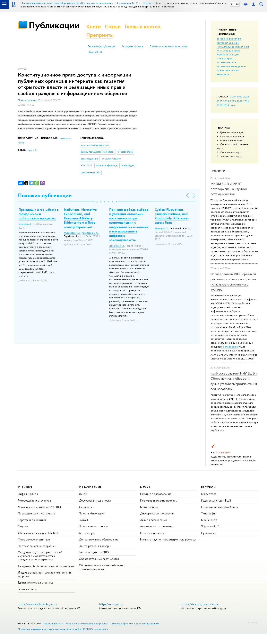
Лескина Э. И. (116, 245)
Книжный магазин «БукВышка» (220, 507)
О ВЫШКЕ (25, 487)
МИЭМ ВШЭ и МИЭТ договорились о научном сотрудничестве (229, 188)
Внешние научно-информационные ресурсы (168, 539)
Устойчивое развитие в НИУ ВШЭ (39, 507)
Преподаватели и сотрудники (37, 513)
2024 (226, 101)
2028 (233, 96)
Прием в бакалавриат (92, 513)
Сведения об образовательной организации (46, 566)
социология (232, 70)
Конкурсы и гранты (152, 533)
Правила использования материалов (168, 46)
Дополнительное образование (98, 539)
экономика (223, 74)
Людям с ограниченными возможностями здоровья (44, 574)
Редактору (253, 622)
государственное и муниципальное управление (233, 44)
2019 (226, 105)
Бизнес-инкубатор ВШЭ (94, 552)
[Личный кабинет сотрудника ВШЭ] (253, 4)
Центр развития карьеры (95, 546)
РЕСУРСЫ (208, 487)
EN (237, 4)
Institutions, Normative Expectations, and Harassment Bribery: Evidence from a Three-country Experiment (80, 218)
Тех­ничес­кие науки (231, 156)
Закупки (23, 526)
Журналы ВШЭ (210, 526)
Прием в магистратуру (93, 526)
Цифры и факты (28, 494)
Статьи (113, 26)
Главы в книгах (143, 26)
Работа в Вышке (28, 589)
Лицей (83, 494)
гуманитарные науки (228, 50)
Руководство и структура (34, 500)
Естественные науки (232, 136)
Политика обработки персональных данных (134, 623)
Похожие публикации (45, 195)
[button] (97, 202)
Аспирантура (87, 533)
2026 (246, 96)
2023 (233, 101)
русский (32, 150)
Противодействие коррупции (37, 546)
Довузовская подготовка (95, 500)
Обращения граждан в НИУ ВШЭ (38, 533)
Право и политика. (28, 100)
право (220, 70)
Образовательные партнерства (99, 559)
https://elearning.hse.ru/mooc (200, 604)
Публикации (54, 25)
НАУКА (145, 487)
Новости (218, 171)
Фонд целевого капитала (34, 539)
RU (232, 4)
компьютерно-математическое (226, 60)
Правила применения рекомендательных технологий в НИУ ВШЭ (55, 629)
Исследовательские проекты (158, 500)
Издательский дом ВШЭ (216, 500)
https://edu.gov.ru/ (111, 604)
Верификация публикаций (101, 46)
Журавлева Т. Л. (72, 232)
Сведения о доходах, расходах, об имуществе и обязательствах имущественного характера (40, 555)
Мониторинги (149, 507)
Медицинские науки (231, 140)
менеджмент (238, 66)
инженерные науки (228, 54)
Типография (208, 513)
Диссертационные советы (157, 513)
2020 (219, 105)
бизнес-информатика (229, 38)
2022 (239, 101)
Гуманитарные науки (232, 132)
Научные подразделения (155, 494)
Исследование (230, 346)
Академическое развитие (156, 526)
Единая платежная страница (35, 582)
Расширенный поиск (132, 46)
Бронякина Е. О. (27, 224)
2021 (246, 101)
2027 (239, 96)
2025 (219, 101)
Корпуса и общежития (32, 520)
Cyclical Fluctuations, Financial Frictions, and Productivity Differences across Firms (172, 216)
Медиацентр (209, 520)
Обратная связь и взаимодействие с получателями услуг (102, 567)
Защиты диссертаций (153, 520)
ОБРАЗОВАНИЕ (90, 487)
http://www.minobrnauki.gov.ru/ (37, 604)
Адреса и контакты (53, 623)
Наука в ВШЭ (95, 52)
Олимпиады (86, 507)
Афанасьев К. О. (90, 232)
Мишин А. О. (162, 228)
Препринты (100, 35)
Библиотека (208, 494)
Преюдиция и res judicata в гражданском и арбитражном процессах (39, 213)
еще (233, 105)
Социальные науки (231, 152)
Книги (93, 26)
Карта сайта (101, 629)
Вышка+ (84, 520)
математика (223, 66)
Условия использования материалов (87, 623)
